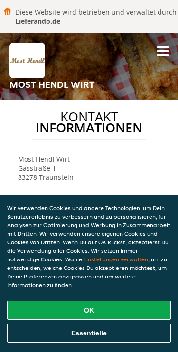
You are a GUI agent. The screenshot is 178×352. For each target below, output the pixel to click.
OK (89, 310)
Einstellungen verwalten (116, 259)
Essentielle (89, 333)
